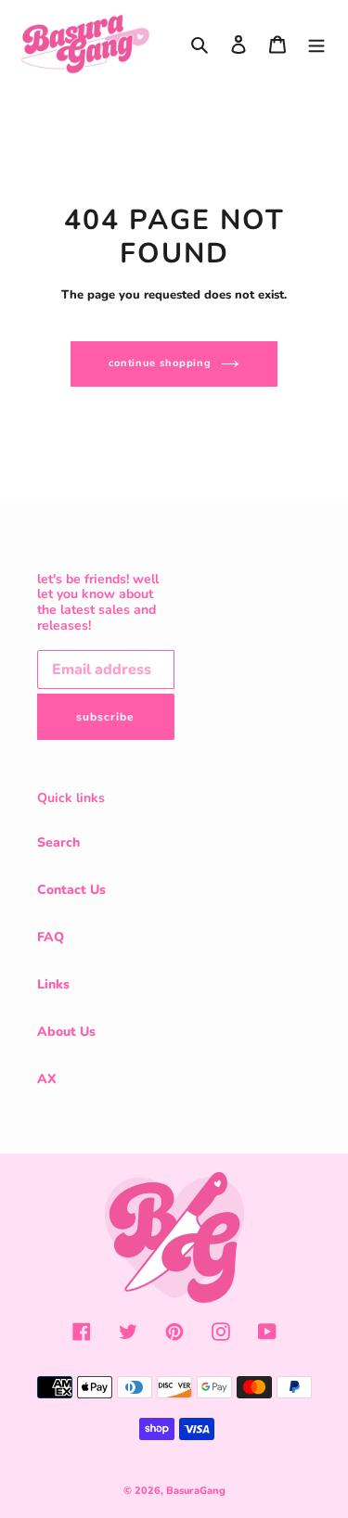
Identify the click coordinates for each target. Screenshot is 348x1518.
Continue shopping (160, 363)
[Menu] (316, 43)
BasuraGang (196, 1491)
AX (47, 1079)
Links (53, 984)
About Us (66, 1031)
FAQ (50, 937)
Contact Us (71, 890)
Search (58, 842)
